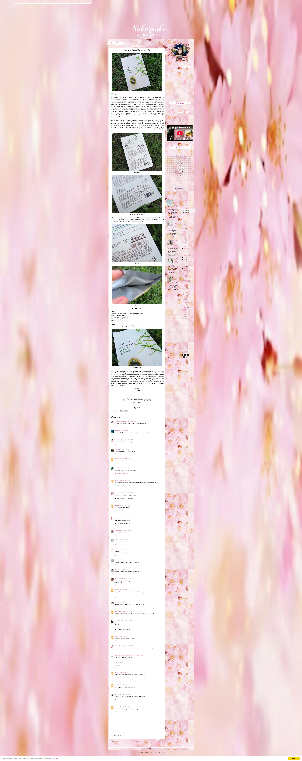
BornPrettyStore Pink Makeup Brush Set (187, 282)
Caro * (116, 636)
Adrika (116, 549)
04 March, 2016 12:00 (131, 421)
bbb (115, 602)
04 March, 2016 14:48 (124, 468)
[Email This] (121, 411)
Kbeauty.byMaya (118, 677)
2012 (183, 316)
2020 (183, 237)
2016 (183, 246)
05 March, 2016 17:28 (125, 589)
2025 (183, 226)
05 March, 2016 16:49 (122, 560)
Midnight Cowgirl (119, 645)
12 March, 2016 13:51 (125, 694)
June (185, 261)
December (186, 248)
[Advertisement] (12, 10)
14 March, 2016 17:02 (125, 706)
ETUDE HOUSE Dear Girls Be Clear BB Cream (174, 262)
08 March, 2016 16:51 (123, 685)
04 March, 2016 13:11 (125, 430)
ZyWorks (154, 752)
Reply (116, 425)
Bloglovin (117, 665)
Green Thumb (118, 611)
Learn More (55, 759)
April (185, 266)
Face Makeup (178, 169)
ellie (115, 560)
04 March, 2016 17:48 (125, 505)
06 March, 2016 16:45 (123, 636)
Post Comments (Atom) (122, 744)
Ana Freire (117, 694)
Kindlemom (117, 430)
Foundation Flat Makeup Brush (187, 271)
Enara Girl (117, 449)
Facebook (117, 663)
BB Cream (178, 157)
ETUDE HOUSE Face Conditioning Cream (174, 204)
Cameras (178, 163)
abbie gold (117, 539)
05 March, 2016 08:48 (125, 539)
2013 (183, 314)
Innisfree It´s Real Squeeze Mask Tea (186, 301)
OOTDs (178, 173)
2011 (183, 318)
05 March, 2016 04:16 (127, 530)
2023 (183, 231)
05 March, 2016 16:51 (127, 578)
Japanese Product (178, 171)
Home (137, 741)
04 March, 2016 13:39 (125, 458)
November (186, 250)
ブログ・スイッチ (187, 200)
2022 (183, 233)
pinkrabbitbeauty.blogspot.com (121, 473)
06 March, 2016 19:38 (128, 645)
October (186, 253)
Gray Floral (176, 277)
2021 (183, 235)
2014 (183, 312)
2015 (183, 309)
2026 (183, 224)
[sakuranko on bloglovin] (179, 189)
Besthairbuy (186, 292)
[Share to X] (124, 411)
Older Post (160, 741)
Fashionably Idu (118, 518)
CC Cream (178, 161)
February (186, 305)
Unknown (117, 458)
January (185, 307)
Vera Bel (117, 468)
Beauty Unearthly (119, 439)
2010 (183, 321)
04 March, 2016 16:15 (125, 480)
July (185, 259)
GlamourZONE (118, 578)
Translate (188, 214)
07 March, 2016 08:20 (138, 655)
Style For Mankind (119, 662)
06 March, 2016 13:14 (130, 620)
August (185, 257)
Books (178, 159)
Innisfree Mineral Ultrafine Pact (187, 289)
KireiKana (117, 505)
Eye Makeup (178, 167)
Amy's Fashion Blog (119, 493)
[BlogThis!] (122, 411)
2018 (183, 242)
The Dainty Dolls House (120, 421)
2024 (183, 229)
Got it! (293, 758)
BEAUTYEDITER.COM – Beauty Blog (124, 655)
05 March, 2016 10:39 (123, 549)
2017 (183, 244)
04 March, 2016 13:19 (125, 449)
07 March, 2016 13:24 (125, 672)
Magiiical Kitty (118, 530)
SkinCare (116, 413)
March (185, 268)
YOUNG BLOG (129, 553)
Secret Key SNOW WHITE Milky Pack (175, 224)
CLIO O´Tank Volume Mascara (186, 296)
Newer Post (114, 741)
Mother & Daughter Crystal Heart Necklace (186, 276)
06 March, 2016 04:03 (122, 602)
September (186, 255)
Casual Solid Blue (186, 285)
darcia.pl (116, 595)
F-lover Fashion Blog (119, 620)
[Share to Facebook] (125, 411)
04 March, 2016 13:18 (128, 439)
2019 (183, 240)
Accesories (178, 155)
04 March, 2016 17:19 (129, 493)
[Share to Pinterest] (127, 411)
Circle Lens (178, 165)
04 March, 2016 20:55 (128, 518)
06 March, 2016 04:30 (127, 611)
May (185, 264)
